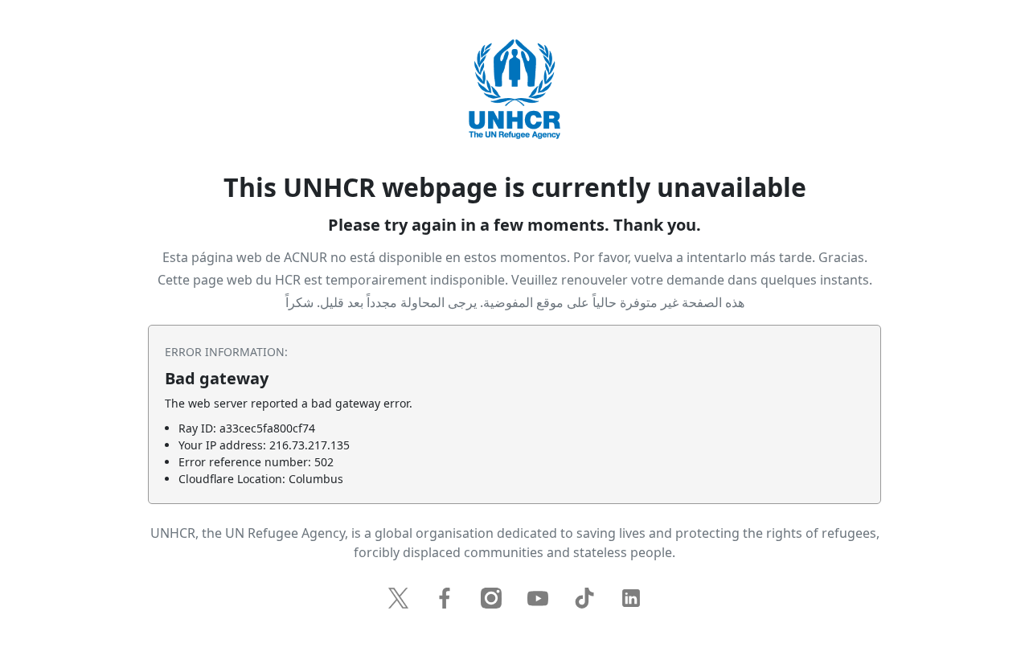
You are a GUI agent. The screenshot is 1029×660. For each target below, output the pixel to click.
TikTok (584, 598)
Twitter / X (397, 598)
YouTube (537, 598)
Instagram (491, 598)
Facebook (444, 598)
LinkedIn (631, 598)
